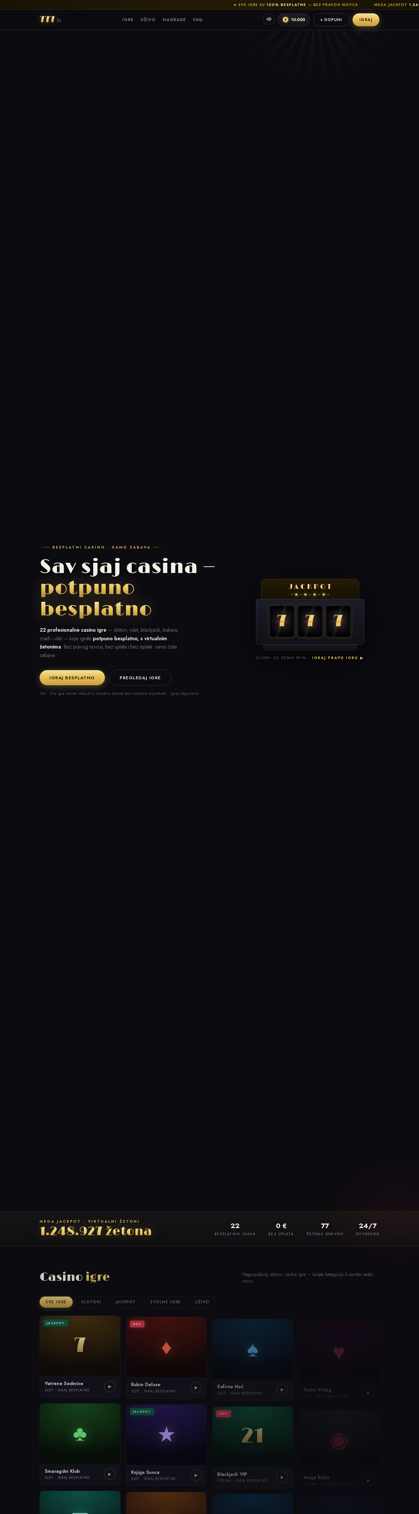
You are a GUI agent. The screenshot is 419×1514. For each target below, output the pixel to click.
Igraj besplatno (72, 677)
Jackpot (126, 1299)
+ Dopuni (331, 19)
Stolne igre (165, 1299)
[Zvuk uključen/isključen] (268, 19)
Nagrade (174, 19)
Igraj (366, 19)
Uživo (148, 19)
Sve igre (56, 1299)
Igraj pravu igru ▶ (337, 657)
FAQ (198, 19)
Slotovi (91, 1299)
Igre (127, 19)
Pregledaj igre (140, 677)
